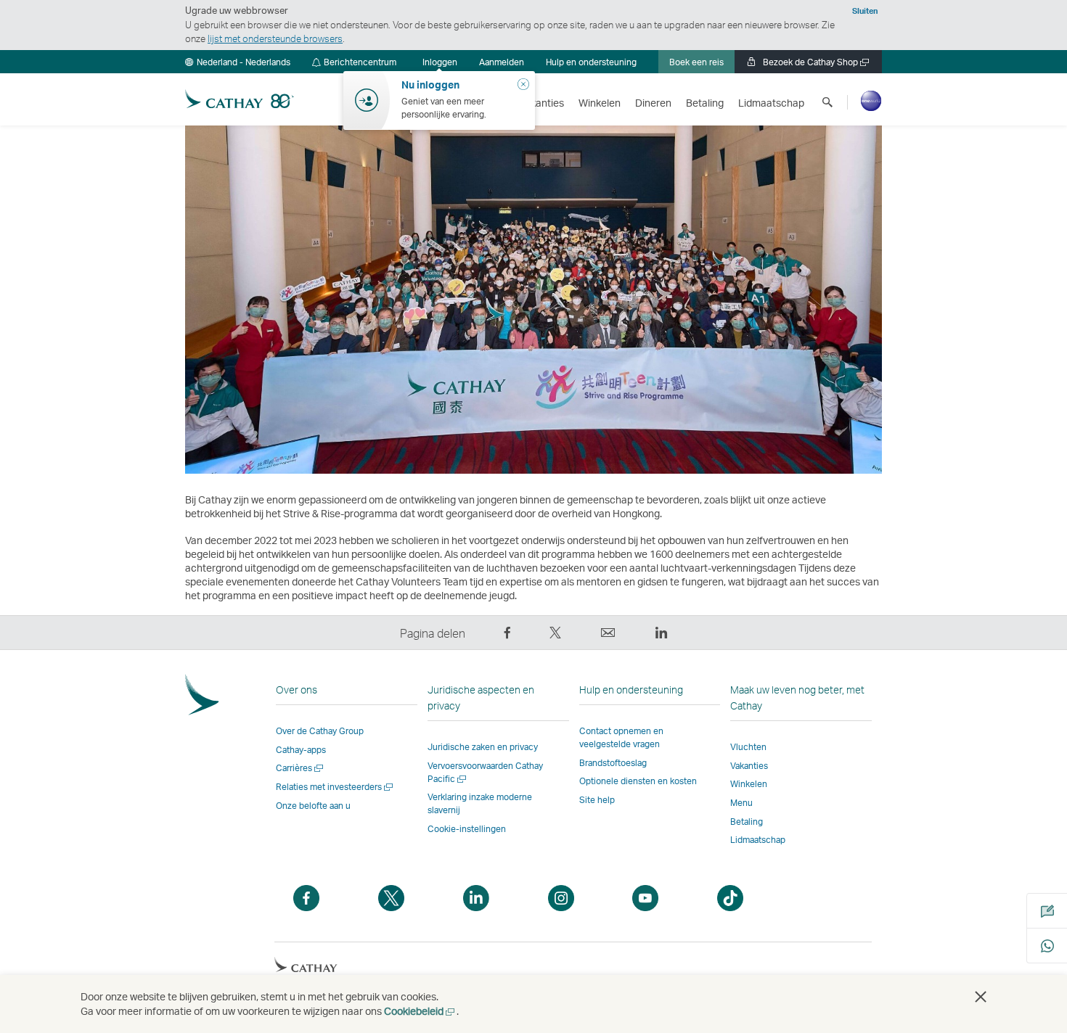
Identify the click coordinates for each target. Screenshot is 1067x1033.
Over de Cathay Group (320, 730)
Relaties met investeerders (335, 786)
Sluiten (865, 11)
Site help (597, 799)
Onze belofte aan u (313, 805)
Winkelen (748, 783)
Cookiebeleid (420, 1011)
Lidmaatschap (757, 839)
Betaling (746, 821)
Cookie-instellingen (467, 829)
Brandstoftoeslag (613, 762)
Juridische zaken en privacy (483, 746)
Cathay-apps (301, 749)
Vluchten (748, 746)
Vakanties (749, 765)
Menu (741, 802)
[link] (501, 61)
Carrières (300, 767)
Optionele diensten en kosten (638, 780)
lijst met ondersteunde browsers (275, 38)
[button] (237, 61)
